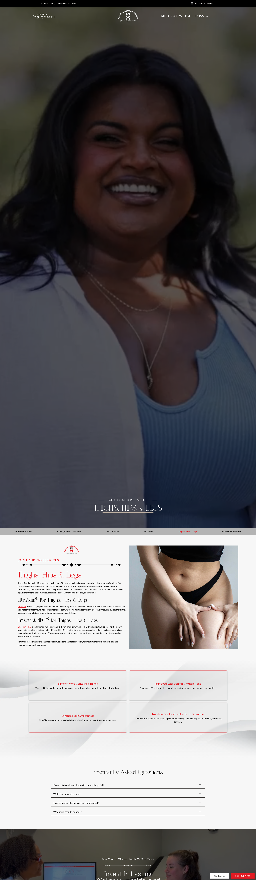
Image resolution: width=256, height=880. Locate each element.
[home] (128, 16)
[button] (220, 15)
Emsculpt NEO (24, 626)
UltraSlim (22, 606)
